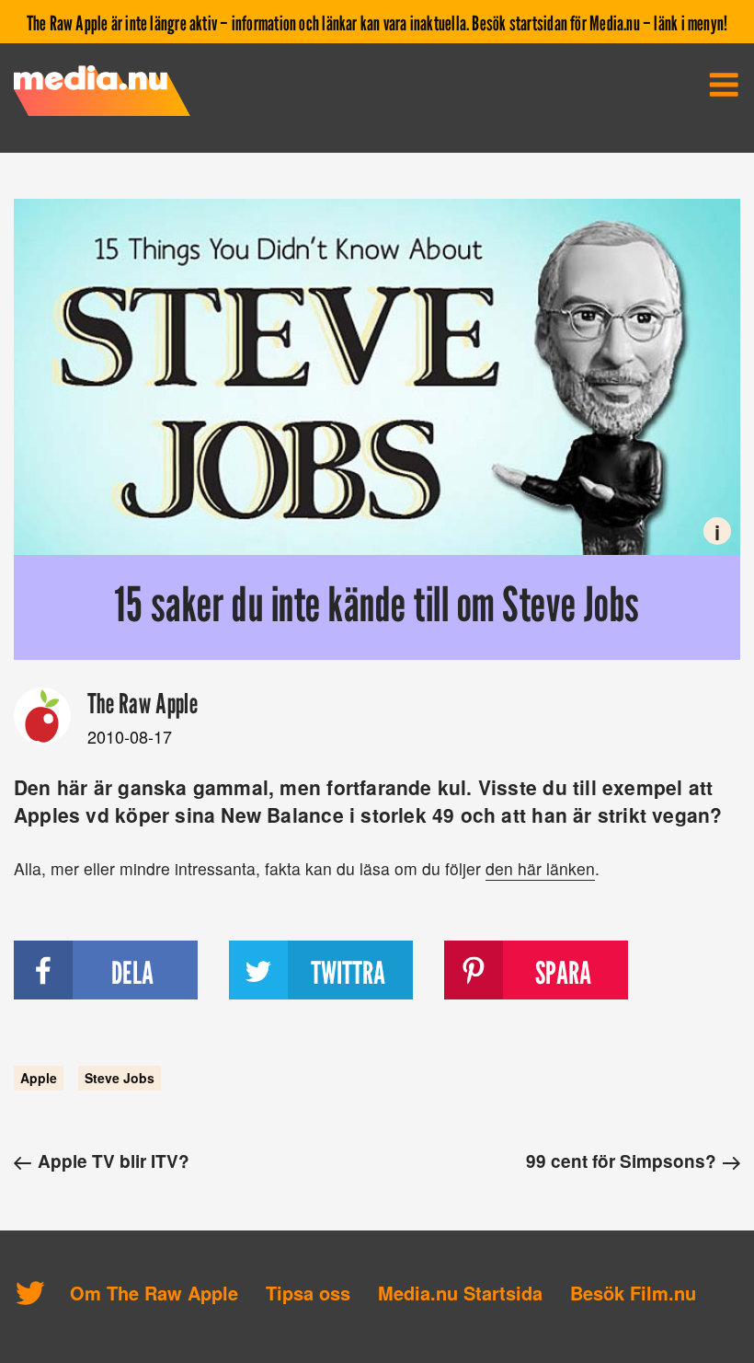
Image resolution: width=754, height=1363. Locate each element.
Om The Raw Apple (154, 1292)
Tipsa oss (308, 1292)
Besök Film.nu (633, 1292)
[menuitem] (723, 84)
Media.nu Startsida (460, 1292)
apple (38, 1078)
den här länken (540, 868)
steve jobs (119, 1078)
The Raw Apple (142, 703)
